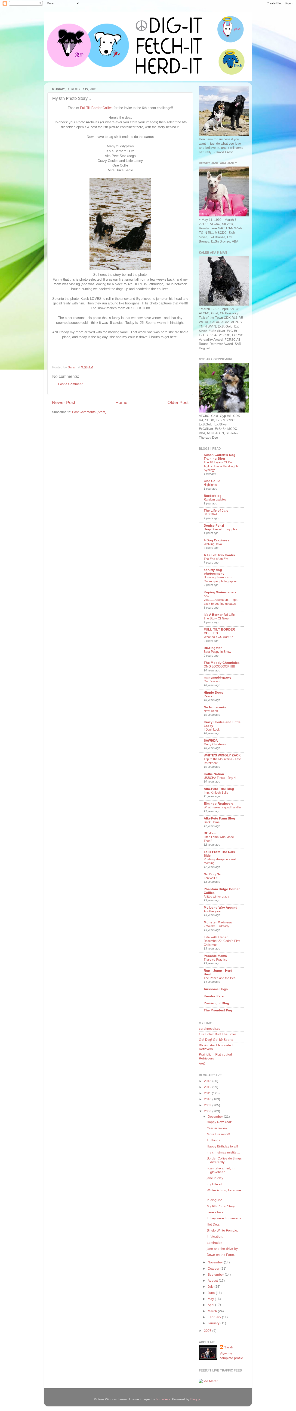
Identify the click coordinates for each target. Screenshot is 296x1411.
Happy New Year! (219, 1122)
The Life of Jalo (216, 510)
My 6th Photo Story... (222, 1206)
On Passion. (212, 681)
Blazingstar (213, 648)
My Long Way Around (220, 907)
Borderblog (213, 496)
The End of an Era (216, 559)
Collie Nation (214, 774)
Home (121, 402)
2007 (208, 1330)
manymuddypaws (217, 677)
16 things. (214, 1140)
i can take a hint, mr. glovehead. (221, 1170)
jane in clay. (215, 1178)
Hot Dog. (213, 1224)
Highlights (210, 484)
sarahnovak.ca (209, 1028)
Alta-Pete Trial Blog (219, 789)
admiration (214, 1242)
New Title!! (211, 711)
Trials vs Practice (215, 959)
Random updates (215, 499)
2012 (208, 1087)
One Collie (212, 481)
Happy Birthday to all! (222, 1146)
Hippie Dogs (213, 692)
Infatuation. (215, 1236)
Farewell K (211, 878)
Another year (212, 911)
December (216, 1116)
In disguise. (215, 1200)
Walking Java (213, 544)
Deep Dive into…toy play (220, 529)
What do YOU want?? (218, 637)
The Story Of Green (217, 618)
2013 (208, 1081)
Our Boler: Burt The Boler (217, 1034)
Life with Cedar (216, 937)
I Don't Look (212, 729)
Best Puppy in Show (217, 651)
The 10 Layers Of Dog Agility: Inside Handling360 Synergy (221, 466)
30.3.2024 (210, 514)
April (211, 1305)
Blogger (195, 1399)
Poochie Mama (215, 956)
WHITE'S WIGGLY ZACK (222, 755)
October (214, 1268)
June (212, 1293)
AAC (202, 1063)
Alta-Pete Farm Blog (219, 818)
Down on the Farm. (221, 1254)
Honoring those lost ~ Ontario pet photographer (220, 579)
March (213, 1311)
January (214, 1323)
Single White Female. (222, 1230)
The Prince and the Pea (219, 978)
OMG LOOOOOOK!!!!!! (219, 666)
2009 (208, 1105)
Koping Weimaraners (220, 592)
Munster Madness (218, 922)
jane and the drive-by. (222, 1248)
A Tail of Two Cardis (219, 555)
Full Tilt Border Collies (96, 108)
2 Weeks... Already (216, 926)
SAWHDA (211, 740)
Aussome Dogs (216, 989)
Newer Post (63, 402)
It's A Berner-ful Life (219, 614)
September (216, 1274)
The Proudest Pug (218, 1010)
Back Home (211, 822)
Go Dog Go (212, 874)
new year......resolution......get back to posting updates (220, 599)
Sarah (228, 1347)
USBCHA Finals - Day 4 (220, 778)
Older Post (177, 402)
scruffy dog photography (214, 571)
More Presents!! (218, 1134)
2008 (208, 1111)
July (211, 1286)
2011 (208, 1093)
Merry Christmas (215, 744)
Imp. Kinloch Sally (216, 792)
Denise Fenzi (214, 525)
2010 (208, 1099)
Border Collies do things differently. (224, 1160)
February (215, 1317)
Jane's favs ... (217, 1212)
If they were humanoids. (224, 1218)
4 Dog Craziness (216, 540)
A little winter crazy (216, 896)
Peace (208, 696)
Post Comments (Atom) (89, 412)
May (211, 1299)
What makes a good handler (222, 807)
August (213, 1280)
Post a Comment (70, 384)
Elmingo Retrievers (219, 803)
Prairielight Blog (216, 1003)
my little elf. (215, 1184)
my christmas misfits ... (223, 1152)
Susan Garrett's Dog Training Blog (219, 456)
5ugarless (163, 1399)
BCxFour (211, 833)
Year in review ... (219, 1128)
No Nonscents (215, 707)
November (216, 1262)
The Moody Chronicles (222, 663)
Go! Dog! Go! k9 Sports (216, 1039)
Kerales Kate (214, 996)
